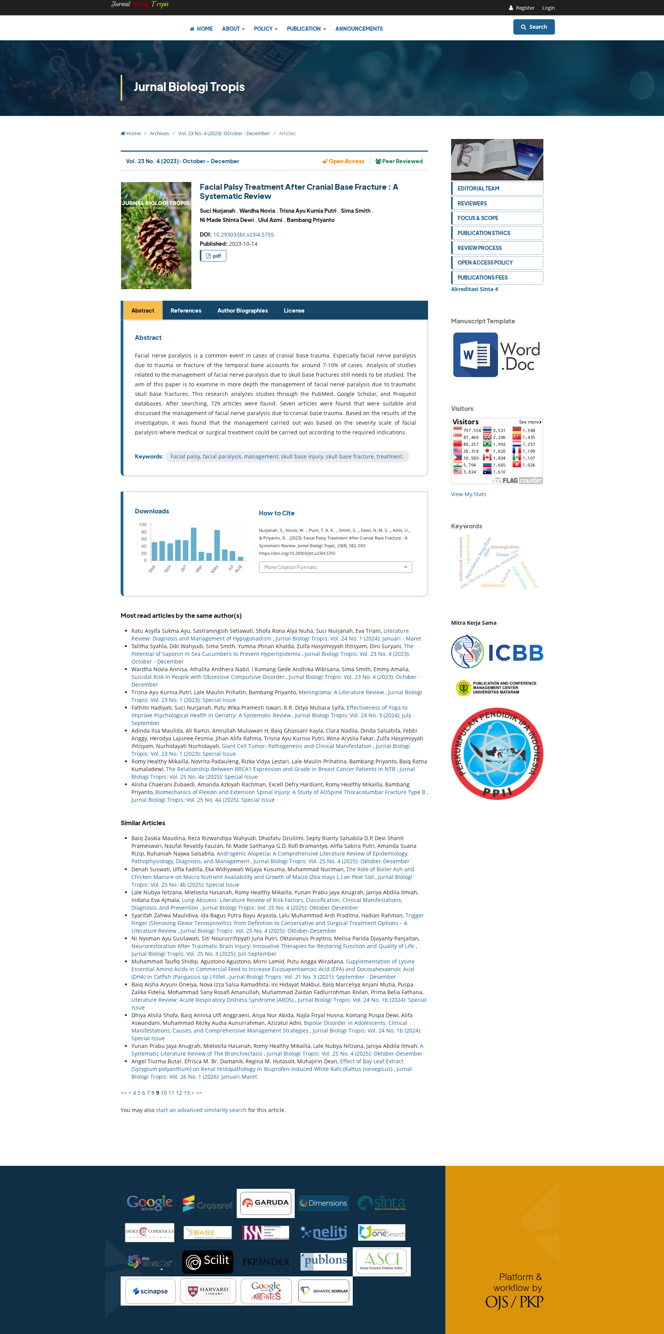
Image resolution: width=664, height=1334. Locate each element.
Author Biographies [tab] (242, 310)
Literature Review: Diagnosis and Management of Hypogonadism (270, 634)
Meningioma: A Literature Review (342, 692)
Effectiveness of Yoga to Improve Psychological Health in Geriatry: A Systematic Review (269, 711)
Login (548, 7)
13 (187, 1092)
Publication (304, 28)
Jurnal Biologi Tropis (189, 86)
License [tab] (294, 310)
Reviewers (472, 203)
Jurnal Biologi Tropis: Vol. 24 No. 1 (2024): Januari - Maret (348, 638)
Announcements (359, 28)
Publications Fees (483, 277)
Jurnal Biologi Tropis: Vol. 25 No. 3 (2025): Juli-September (204, 953)
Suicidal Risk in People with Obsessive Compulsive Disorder (208, 676)
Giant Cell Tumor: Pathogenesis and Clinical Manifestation (297, 746)
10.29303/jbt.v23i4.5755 (243, 234)
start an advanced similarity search (201, 1110)
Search (537, 26)
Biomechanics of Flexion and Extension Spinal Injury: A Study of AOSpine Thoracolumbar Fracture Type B (291, 792)
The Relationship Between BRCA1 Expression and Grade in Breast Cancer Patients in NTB (281, 769)
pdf (216, 255)
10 (164, 1092)
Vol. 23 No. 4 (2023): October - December (224, 133)
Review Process (480, 248)
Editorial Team (479, 188)
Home (204, 28)
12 (179, 1092)
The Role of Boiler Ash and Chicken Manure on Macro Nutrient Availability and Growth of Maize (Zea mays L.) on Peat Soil (272, 873)
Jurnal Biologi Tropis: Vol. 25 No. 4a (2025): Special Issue (203, 799)
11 (171, 1092)
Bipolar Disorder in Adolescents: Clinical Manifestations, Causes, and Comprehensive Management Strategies (269, 1026)
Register (525, 7)
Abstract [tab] (142, 310)
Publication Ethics (484, 233)
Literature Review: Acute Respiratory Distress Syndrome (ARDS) (213, 999)
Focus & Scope (478, 218)
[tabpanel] (275, 398)
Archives (159, 133)
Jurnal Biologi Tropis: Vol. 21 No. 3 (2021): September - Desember (312, 976)
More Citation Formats (290, 567)
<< (124, 1092)
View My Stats (468, 494)
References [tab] (186, 310)
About (231, 28)
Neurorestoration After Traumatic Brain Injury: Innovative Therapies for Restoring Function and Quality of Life (273, 946)
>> (199, 1092)
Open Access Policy (485, 262)
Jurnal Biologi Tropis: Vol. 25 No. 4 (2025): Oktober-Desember (332, 861)
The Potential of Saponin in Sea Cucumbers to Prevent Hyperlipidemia (272, 649)
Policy (264, 28)
